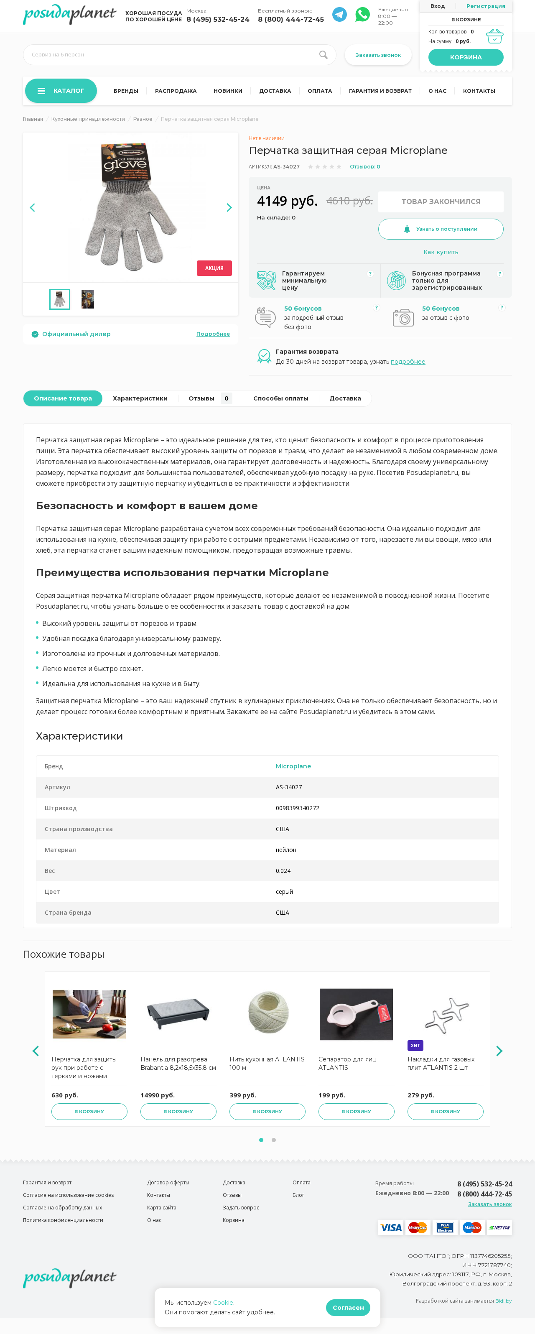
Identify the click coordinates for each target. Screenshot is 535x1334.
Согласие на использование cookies (68, 1195)
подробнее (408, 361)
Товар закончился (441, 202)
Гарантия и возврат (380, 91)
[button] (261, 1140)
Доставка (275, 91)
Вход (438, 6)
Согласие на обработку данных (62, 1207)
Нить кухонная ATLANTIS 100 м (267, 1063)
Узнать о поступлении (447, 229)
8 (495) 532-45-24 (218, 19)
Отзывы (209, 398)
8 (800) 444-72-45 (291, 19)
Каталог (69, 90)
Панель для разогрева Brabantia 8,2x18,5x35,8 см (178, 1063)
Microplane (293, 766)
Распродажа (176, 91)
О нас (437, 91)
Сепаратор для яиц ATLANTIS (347, 1063)
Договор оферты (168, 1182)
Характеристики (140, 398)
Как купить (441, 252)
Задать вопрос (241, 1207)
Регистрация (485, 6)
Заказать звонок (378, 55)
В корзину (89, 1112)
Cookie (223, 1302)
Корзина (466, 57)
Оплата (320, 91)
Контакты (479, 91)
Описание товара (63, 398)
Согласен (348, 1307)
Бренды (126, 91)
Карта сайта (161, 1207)
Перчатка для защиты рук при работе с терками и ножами (84, 1068)
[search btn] (323, 55)
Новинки (228, 91)
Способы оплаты (280, 398)
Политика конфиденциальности (63, 1220)
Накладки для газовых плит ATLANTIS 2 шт (441, 1063)
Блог (298, 1195)
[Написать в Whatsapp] (339, 19)
